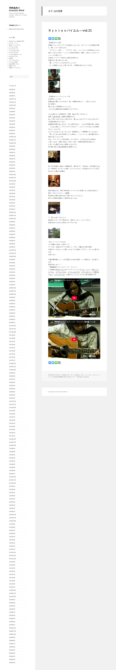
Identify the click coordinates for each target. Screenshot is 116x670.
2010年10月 (12, 596)
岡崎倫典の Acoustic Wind (16, 9)
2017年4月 (12, 351)
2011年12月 (12, 552)
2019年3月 (12, 278)
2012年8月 (12, 527)
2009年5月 (12, 650)
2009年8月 (12, 640)
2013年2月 (12, 508)
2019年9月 (12, 259)
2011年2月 (12, 584)
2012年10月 (12, 521)
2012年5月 (12, 537)
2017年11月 (12, 329)
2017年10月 (12, 332)
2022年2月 (12, 168)
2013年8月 (12, 489)
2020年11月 (12, 215)
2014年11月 (12, 442)
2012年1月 (12, 549)
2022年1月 (12, 171)
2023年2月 (12, 130)
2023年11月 (12, 102)
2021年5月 (12, 196)
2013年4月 (12, 502)
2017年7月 (12, 341)
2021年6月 (12, 193)
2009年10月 (12, 634)
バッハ (98, 375)
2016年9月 (12, 373)
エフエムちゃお (13, 52)
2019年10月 (12, 256)
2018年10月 (12, 294)
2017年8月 (12, 338)
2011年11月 (12, 555)
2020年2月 (12, 244)
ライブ (50, 377)
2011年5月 (12, 574)
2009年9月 (12, 637)
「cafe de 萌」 (56, 117)
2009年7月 (12, 644)
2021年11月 (12, 178)
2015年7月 (12, 417)
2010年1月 (12, 625)
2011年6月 (12, 571)
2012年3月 (12, 543)
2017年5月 (12, 348)
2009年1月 (12, 662)
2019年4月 (12, 275)
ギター (82, 375)
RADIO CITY (66, 375)
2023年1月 (12, 133)
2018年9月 (12, 297)
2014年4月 (12, 464)
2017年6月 (12, 344)
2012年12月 (12, 514)
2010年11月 (12, 593)
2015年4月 (12, 426)
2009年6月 (12, 647)
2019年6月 (12, 269)
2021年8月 (12, 187)
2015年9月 (12, 411)
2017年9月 (12, 335)
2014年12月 (12, 439)
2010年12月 (12, 590)
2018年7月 (12, 303)
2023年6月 (12, 118)
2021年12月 (12, 174)
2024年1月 (12, 96)
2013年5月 (12, 499)
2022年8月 (12, 149)
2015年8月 (12, 414)
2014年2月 (12, 470)
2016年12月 (12, 363)
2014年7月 (12, 455)
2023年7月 (12, 115)
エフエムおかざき (14, 51)
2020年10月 (12, 218)
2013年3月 (12, 505)
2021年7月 (12, 190)
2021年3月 (12, 203)
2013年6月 (12, 496)
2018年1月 (12, 322)
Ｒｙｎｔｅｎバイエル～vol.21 (70, 30)
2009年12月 (12, 628)
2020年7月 (12, 228)
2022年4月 (12, 162)
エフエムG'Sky (13, 62)
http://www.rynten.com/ (16, 29)
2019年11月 (12, 253)
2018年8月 (12, 300)
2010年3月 (12, 618)
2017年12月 (12, 326)
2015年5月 (12, 423)
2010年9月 (12, 599)
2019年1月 (12, 285)
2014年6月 (12, 458)
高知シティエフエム (15, 68)
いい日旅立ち (76, 375)
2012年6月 (12, 533)
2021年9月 (12, 184)
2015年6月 (12, 420)
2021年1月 (12, 209)
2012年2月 (12, 546)
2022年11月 (12, 140)
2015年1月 (12, 436)
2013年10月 (12, 483)
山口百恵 (55, 377)
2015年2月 (12, 433)
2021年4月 (12, 200)
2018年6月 (12, 307)
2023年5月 (12, 121)
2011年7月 (12, 568)
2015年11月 (12, 404)
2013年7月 (12, 492)
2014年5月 (12, 461)
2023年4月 (12, 124)
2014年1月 (12, 474)
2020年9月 (12, 222)
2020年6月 (12, 231)
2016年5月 (12, 385)
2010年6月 (12, 609)
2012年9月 (12, 524)
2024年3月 (12, 89)
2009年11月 (12, 631)
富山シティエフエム (15, 45)
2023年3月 (12, 127)
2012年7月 (12, 530)
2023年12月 (12, 99)
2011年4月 (12, 577)
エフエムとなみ (13, 47)
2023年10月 (12, 105)
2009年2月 (12, 659)
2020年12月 (12, 212)
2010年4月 (12, 615)
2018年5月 (12, 310)
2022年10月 (12, 143)
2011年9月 (12, 562)
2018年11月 (12, 291)
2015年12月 (12, 401)
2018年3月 (12, 316)
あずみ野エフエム (14, 64)
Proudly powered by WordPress (58, 392)
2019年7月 (12, 266)
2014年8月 (12, 451)
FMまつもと (12, 66)
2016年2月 (12, 395)
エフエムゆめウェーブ (15, 54)
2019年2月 (12, 281)
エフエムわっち (13, 49)
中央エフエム (60, 270)
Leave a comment (84, 377)
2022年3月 (12, 165)
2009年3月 (12, 656)
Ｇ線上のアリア (71, 377)
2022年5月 (12, 159)
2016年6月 (12, 382)
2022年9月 (12, 146)
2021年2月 (12, 206)
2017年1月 (12, 360)
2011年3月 (12, 581)
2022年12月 (12, 137)
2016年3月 (12, 392)
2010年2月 (12, 622)
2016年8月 (12, 376)
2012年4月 (12, 540)
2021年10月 (12, 181)
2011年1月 (12, 587)
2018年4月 (12, 313)
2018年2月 (12, 319)
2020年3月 (12, 241)
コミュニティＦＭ (90, 375)
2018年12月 (12, 288)
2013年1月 (12, 511)
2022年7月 (12, 152)
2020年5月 (12, 234)
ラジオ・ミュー (13, 43)
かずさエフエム (13, 56)
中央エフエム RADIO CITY (16, 41)
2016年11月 (12, 366)
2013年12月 (12, 477)
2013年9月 (12, 486)
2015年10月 (12, 407)
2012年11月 (12, 518)
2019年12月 (12, 250)
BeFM (11, 58)
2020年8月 (12, 225)
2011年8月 (12, 565)
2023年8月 (12, 111)
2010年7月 (12, 606)
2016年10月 (12, 370)
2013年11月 (12, 480)
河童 (65, 377)
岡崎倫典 (60, 377)
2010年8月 (12, 603)
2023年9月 (12, 108)
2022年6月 (12, 155)
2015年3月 (12, 429)
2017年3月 (12, 354)
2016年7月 (12, 379)
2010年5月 (12, 612)
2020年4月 (12, 237)
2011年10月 (12, 559)
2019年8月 (12, 263)
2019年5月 (12, 272)
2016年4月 (12, 389)
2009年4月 (12, 653)
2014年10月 (12, 445)
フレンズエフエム (14, 60)
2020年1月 (12, 247)
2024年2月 (12, 93)
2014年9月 (12, 448)
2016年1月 (12, 398)
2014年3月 (12, 467)
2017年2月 (12, 357)
